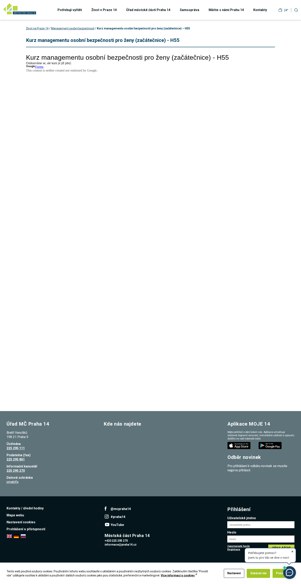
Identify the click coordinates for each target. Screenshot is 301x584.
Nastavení (234, 573)
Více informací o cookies (178, 575)
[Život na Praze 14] (19, 8)
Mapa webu (15, 515)
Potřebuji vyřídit (70, 10)
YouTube (117, 525)
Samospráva (189, 10)
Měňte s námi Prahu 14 (226, 10)
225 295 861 (16, 459)
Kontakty (260, 10)
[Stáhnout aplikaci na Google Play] (270, 445)
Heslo (231, 532)
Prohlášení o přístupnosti (26, 529)
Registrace (233, 549)
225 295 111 (16, 448)
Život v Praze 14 (104, 10)
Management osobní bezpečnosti (72, 28)
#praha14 (118, 517)
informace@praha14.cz (121, 544)
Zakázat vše (258, 573)
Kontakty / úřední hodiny (25, 508)
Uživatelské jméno (241, 518)
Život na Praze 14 (37, 28)
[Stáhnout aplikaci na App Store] (239, 445)
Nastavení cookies (21, 522)
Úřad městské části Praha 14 (148, 10)
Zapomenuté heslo (238, 546)
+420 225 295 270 (116, 540)
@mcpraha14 (121, 509)
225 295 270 (16, 471)
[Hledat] (296, 10)
